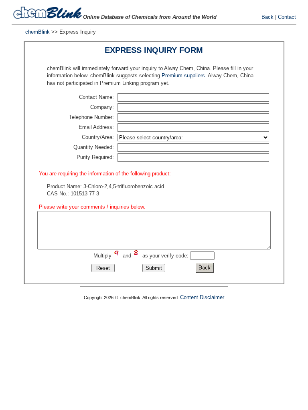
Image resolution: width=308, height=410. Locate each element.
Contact (287, 17)
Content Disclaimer (202, 297)
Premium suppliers (183, 75)
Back (267, 17)
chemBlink (37, 32)
